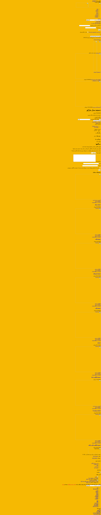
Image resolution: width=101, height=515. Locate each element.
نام (100, 163)
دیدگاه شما (98, 161)
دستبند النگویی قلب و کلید (95, 445)
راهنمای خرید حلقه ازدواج (93, 478)
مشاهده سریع (98, 201)
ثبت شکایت (96, 464)
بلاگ (97, 465)
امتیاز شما (98, 152)
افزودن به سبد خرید (97, 120)
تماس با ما (96, 467)
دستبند (97, 52)
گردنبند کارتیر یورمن (96, 107)
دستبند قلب (98, 239)
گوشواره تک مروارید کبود (96, 79)
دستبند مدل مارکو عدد (95, 119)
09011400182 (94, 458)
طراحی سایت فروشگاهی (72, 484)
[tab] (49, 126)
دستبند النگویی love (96, 377)
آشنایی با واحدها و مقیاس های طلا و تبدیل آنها (89, 481)
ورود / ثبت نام (95, 506)
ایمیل (99, 165)
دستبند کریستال (97, 273)
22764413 (94, 1)
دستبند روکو (98, 204)
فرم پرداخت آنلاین (94, 463)
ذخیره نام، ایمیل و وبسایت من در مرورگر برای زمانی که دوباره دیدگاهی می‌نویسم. (83, 167)
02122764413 (95, 456)
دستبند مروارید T (97, 410)
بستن (99, 509)
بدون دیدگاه (88, 479)
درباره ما (96, 466)
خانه (100, 52)
